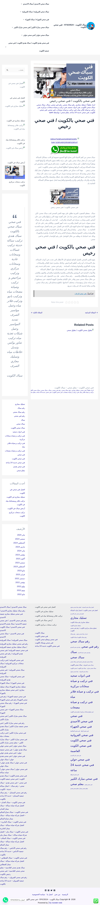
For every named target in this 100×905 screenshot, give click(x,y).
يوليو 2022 (21, 586)
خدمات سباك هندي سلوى (82, 634)
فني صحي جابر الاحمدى (75, 755)
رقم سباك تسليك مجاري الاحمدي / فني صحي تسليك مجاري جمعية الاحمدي (12, 614)
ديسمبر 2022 (20, 578)
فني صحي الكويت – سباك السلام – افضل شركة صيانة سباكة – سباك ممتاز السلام (12, 841)
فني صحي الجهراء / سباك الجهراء (37, 19)
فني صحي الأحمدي (81, 721)
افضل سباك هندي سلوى (75, 607)
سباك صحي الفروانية (88, 665)
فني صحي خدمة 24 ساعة (79, 112)
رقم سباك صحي (69, 105)
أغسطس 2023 (19, 567)
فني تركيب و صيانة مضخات (67, 110)
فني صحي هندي (19, 467)
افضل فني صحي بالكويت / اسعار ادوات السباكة (84, 610)
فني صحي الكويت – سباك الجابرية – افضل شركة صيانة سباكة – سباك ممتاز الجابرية (13, 825)
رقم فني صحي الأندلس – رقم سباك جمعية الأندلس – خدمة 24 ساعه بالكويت (13, 851)
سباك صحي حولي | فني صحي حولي (36, 35)
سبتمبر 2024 (20, 539)
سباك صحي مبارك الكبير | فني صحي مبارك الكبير (31, 27)
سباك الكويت (39, 633)
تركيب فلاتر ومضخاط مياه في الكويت (48, 616)
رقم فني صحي (56, 105)
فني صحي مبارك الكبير (84, 778)
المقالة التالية (36, 313)
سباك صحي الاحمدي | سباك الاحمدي (36, 4)
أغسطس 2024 (19, 543)
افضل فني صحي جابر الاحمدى (77, 613)
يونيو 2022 (21, 590)
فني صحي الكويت (57, 392)
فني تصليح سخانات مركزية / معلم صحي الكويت (81, 712)
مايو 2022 (21, 594)
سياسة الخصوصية (38, 894)
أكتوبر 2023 (20, 559)
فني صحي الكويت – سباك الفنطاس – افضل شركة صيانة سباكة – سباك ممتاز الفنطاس (13, 861)
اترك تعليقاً (91, 105)
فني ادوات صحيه (74, 107)
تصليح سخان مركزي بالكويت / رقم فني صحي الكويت (83, 629)
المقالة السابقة (91, 313)
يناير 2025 (21, 535)
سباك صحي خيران (91, 668)
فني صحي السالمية (75, 731)
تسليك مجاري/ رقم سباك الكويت (79, 622)
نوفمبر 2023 (20, 555)
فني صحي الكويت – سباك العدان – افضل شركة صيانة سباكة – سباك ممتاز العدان (12, 805)
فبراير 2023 (20, 574)
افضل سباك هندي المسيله (88, 607)
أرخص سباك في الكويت (16, 163)
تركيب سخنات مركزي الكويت (46, 625)
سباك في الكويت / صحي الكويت (78, 668)
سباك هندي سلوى (74, 671)
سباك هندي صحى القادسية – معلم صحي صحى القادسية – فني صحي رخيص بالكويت (12, 871)
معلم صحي (65, 112)
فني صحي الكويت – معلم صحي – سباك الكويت (74, 388)
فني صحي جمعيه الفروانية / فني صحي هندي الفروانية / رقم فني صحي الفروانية (14, 653)
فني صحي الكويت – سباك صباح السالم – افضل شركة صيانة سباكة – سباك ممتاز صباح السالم (14, 815)
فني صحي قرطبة (74, 774)
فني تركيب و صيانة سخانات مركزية (54, 107)
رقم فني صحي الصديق (75, 647)
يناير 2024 (21, 551)
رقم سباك (21, 408)
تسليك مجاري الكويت (75, 625)
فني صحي (52, 110)
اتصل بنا (50, 894)
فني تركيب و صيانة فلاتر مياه (84, 694)
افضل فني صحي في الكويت (45, 607)
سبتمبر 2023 (20, 563)
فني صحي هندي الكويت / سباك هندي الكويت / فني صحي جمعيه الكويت (28, 47)
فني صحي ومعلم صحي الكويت (46, 639)
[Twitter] (51, 890)
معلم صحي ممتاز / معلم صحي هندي (79, 788)
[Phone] (5, 900)
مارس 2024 (20, 547)
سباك (48, 105)
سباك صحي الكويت (88, 107)
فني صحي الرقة (85, 731)
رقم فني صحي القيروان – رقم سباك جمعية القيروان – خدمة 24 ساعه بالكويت (13, 880)
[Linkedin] (45, 890)
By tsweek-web (55, 903)
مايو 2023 (21, 571)
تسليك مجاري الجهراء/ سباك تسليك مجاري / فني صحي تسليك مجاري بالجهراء (13, 690)
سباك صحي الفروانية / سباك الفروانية (35, 12)
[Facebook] (54, 890)
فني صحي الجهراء (81, 726)
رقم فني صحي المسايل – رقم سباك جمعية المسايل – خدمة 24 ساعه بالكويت (13, 796)
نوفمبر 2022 (20, 582)
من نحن (57, 894)
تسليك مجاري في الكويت (16, 121)
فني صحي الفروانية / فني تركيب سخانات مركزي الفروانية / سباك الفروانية (12, 663)
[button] (22, 4)
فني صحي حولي (80, 759)
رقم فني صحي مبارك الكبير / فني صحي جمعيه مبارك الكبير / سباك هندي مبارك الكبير (14, 726)
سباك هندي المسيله (83, 671)
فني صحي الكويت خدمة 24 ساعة (47, 646)
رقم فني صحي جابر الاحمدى (84, 652)
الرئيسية (65, 894)
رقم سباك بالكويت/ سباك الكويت (78, 637)
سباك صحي (41, 105)
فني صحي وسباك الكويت (44, 643)
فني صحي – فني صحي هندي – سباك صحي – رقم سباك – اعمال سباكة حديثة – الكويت (13, 786)
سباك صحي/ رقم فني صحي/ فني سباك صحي (81, 661)
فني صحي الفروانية (81, 735)
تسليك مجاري (81, 105)
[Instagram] (48, 890)
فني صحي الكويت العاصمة (80, 748)
